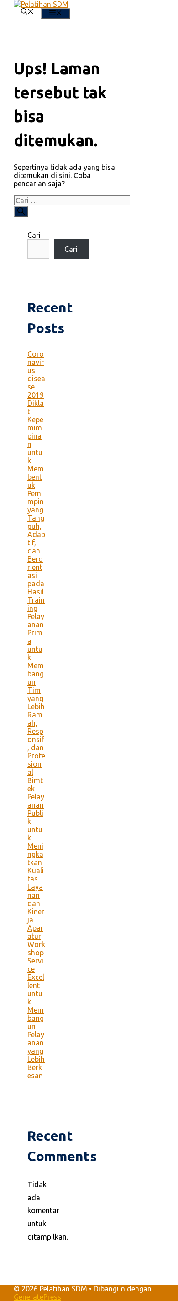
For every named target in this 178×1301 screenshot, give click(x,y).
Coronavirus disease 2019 (36, 374)
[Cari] (21, 211)
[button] (27, 12)
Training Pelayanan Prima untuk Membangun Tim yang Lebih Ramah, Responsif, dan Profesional (36, 686)
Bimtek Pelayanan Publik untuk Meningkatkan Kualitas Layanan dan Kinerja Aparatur (35, 858)
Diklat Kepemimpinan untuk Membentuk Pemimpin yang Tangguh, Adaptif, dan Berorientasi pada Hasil (36, 497)
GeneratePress (37, 1297)
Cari (34, 235)
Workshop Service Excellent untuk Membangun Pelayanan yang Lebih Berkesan (36, 1010)
